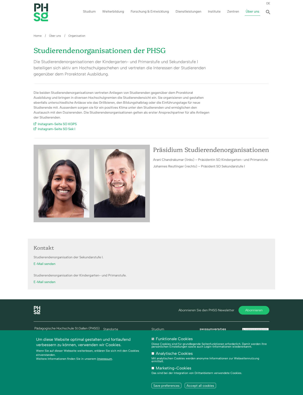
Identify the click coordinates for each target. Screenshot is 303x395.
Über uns (252, 11)
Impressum (104, 359)
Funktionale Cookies (174, 339)
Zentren (233, 11)
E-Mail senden (44, 264)
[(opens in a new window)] (213, 330)
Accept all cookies (200, 386)
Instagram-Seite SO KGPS (57, 124)
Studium (89, 11)
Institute (214, 11)
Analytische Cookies (174, 354)
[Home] (37, 313)
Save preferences (166, 386)
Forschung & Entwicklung (150, 11)
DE (268, 3)
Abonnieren (254, 310)
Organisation (76, 36)
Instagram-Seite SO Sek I (56, 129)
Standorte (110, 329)
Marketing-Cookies (173, 368)
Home (38, 36)
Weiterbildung (113, 11)
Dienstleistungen (188, 11)
